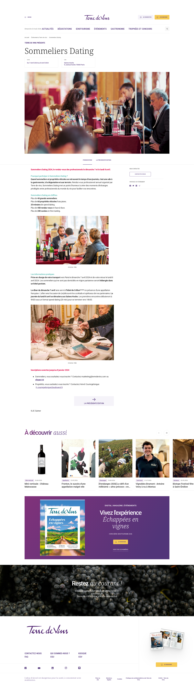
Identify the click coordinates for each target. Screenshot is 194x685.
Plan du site (97, 679)
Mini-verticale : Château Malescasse (36, 485)
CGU (52, 656)
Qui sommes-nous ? (60, 653)
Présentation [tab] (87, 160)
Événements (100, 28)
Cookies (119, 679)
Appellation (66, 480)
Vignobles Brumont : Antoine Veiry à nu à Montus (150, 485)
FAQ (26, 656)
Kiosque (82, 653)
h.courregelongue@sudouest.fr (49, 387)
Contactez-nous (140, 174)
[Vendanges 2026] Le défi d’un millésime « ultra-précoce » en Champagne (114, 485)
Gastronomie (118, 28)
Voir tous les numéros (120, 549)
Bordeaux (176, 480)
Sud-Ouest (140, 480)
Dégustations (65, 28)
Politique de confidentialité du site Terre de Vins (138, 679)
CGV (80, 656)
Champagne (103, 480)
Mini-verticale (29, 480)
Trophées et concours (140, 28)
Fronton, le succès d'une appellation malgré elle (74, 485)
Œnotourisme (83, 28)
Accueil (27, 37)
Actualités (48, 28)
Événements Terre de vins (39, 37)
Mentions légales (109, 679)
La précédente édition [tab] (103, 160)
